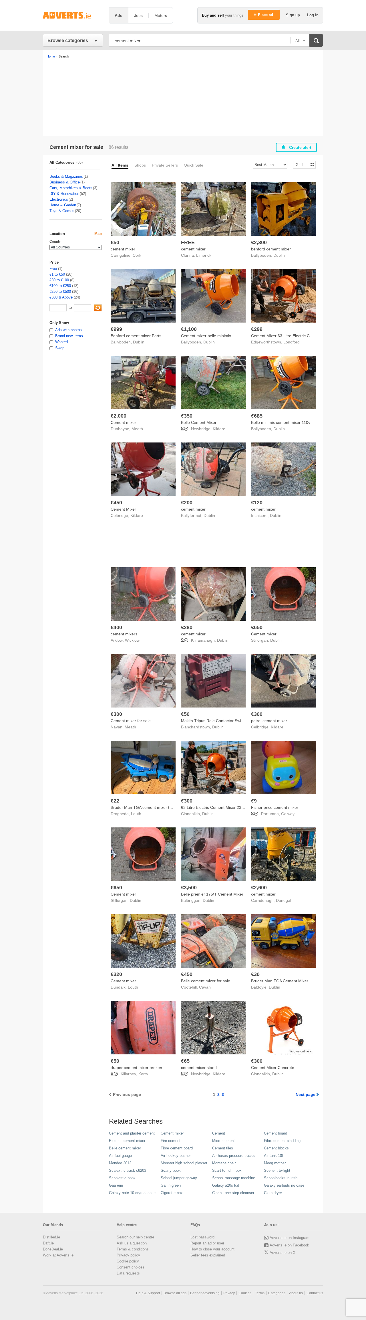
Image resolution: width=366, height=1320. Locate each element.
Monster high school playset (184, 1163)
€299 (256, 329)
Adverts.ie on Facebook (289, 1245)
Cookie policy (128, 1261)
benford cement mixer (271, 249)
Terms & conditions (133, 1249)
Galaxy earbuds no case (284, 1185)
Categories (276, 1293)
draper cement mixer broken (136, 1067)
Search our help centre (135, 1237)
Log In (313, 15)
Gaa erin (116, 1185)
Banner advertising (205, 1293)
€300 (116, 714)
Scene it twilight (277, 1170)
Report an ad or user (207, 1243)
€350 (186, 416)
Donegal (283, 900)
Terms (259, 1293)
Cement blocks (276, 1148)
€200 (186, 502)
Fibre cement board (177, 1148)
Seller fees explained (207, 1255)
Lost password (202, 1237)
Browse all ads (175, 1293)
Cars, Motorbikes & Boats (70, 188)
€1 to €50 (57, 274)
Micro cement (223, 1141)
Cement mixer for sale (131, 720)
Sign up (293, 15)
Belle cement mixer (125, 1148)
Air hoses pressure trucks (233, 1155)
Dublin (279, 255)
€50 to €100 (59, 280)
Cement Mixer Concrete (272, 1067)
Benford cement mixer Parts (136, 335)
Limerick (203, 255)
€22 (115, 801)
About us (296, 1293)
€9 (254, 801)
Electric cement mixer (127, 1141)
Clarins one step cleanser (233, 1193)
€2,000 (118, 416)
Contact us (315, 1293)
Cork (137, 255)
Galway (288, 813)
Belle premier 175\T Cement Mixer (212, 894)
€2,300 (259, 242)
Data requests (128, 1273)
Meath (137, 428)
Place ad (266, 15)
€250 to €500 (60, 291)
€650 (256, 627)
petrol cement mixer (269, 720)
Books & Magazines (66, 176)
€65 (185, 1061)
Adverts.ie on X (282, 1252)
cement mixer (123, 249)
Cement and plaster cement (132, 1133)
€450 (116, 502)
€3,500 (189, 887)
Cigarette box (172, 1193)
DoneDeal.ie (53, 1249)
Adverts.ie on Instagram (289, 1238)
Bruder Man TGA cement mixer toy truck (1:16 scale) (158, 807)
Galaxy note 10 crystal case (132, 1193)
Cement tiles (222, 1148)
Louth (136, 813)
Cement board (275, 1133)
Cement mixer (123, 422)
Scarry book (171, 1170)
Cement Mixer (123, 509)
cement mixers (124, 634)
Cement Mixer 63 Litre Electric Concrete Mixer (293, 335)
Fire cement (170, 1141)
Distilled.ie (51, 1237)
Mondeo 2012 (120, 1163)
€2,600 (259, 887)
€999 (116, 329)
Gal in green (171, 1185)
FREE (188, 242)
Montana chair (224, 1163)
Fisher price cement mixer (274, 807)
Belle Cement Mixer (198, 422)
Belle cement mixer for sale (205, 981)
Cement (218, 1133)
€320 (116, 974)
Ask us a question (132, 1243)
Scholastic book (122, 1178)
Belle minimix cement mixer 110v (280, 422)
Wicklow (132, 640)
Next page (305, 1094)
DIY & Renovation (64, 193)
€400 (116, 627)
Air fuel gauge (120, 1155)
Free (53, 268)
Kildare (219, 428)
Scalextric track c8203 (127, 1170)
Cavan (205, 987)
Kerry (143, 1074)
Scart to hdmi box (227, 1170)
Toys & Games (61, 211)
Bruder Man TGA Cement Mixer (279, 981)
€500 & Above (61, 297)
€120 (256, 502)
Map (98, 234)
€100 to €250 (60, 286)
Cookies (244, 1293)
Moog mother (275, 1163)
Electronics (58, 199)
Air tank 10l (273, 1155)
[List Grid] (302, 164)
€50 (115, 242)
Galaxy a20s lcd (225, 1185)
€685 (256, 416)
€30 (255, 974)
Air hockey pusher (176, 1155)
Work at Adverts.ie (58, 1255)
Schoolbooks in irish (280, 1178)
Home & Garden (62, 205)
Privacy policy (128, 1255)
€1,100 (189, 329)
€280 (186, 627)
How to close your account (212, 1249)
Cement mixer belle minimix (206, 335)
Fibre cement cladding (282, 1141)
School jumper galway (179, 1178)
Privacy (229, 1293)
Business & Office (64, 182)
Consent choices (130, 1267)
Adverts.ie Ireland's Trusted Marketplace (73, 15)
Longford (291, 342)
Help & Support (148, 1293)
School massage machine (233, 1178)
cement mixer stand (199, 1067)
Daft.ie (48, 1243)
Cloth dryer (273, 1193)
